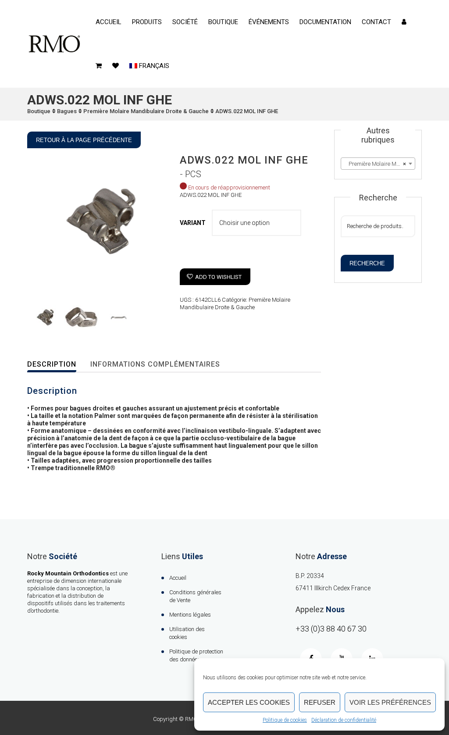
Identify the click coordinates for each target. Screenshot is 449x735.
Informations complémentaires (155, 364)
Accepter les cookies (249, 702)
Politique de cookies (285, 720)
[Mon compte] (404, 22)
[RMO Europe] (54, 44)
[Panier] (99, 66)
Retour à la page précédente (84, 140)
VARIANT (193, 222)
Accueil (108, 22)
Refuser (319, 702)
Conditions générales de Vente (195, 596)
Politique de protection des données (196, 655)
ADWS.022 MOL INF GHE (246, 111)
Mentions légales (190, 614)
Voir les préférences (390, 702)
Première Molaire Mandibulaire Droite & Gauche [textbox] (380, 164)
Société (185, 22)
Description (51, 364)
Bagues (67, 111)
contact (376, 22)
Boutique (223, 22)
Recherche (367, 263)
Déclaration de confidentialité (343, 720)
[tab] (57, 364)
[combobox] (378, 163)
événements (269, 22)
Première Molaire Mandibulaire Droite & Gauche (146, 111)
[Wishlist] (115, 66)
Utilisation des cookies (187, 633)
